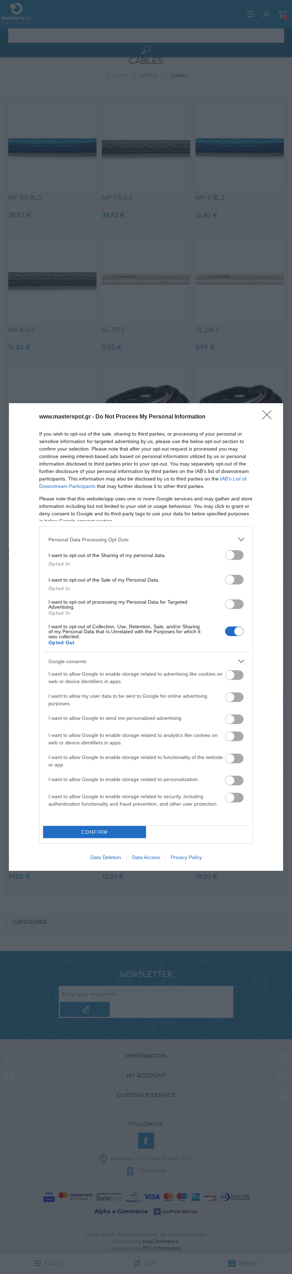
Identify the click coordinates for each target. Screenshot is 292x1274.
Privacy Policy (186, 857)
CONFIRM (95, 832)
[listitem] (146, 539)
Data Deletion (105, 857)
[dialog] (146, 637)
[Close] (269, 417)
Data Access (146, 857)
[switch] (234, 555)
